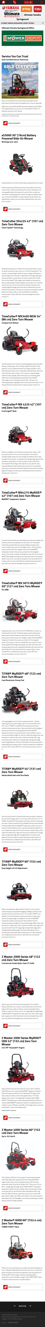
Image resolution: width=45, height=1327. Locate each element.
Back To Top (22, 1306)
